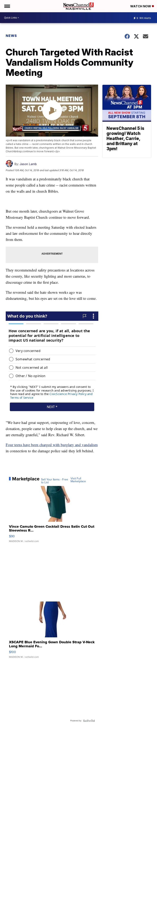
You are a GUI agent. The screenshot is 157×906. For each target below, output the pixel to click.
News (11, 36)
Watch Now (141, 6)
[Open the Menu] (7, 6)
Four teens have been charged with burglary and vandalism (52, 444)
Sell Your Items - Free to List (54, 481)
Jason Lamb (28, 164)
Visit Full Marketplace (78, 480)
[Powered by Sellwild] (89, 720)
